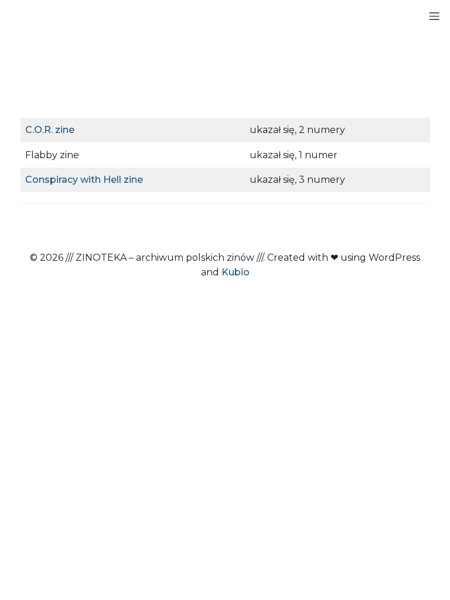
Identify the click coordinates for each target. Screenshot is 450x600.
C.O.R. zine (49, 129)
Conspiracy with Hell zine (84, 179)
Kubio (235, 272)
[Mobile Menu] (434, 16)
